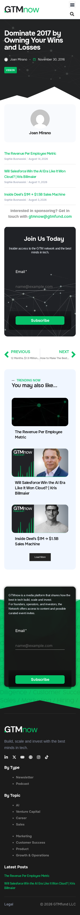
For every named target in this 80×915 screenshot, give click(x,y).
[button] (72, 4)
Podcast (22, 784)
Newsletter (24, 777)
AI (17, 805)
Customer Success (30, 842)
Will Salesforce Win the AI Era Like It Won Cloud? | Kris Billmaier (40, 488)
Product (22, 849)
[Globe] (30, 757)
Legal (8, 904)
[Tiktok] (47, 757)
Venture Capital (28, 812)
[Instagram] (39, 757)
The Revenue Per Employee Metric (30, 153)
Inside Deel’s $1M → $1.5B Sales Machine (34, 194)
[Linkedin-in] (6, 757)
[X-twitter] (14, 757)
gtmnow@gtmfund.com (50, 216)
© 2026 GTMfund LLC (58, 904)
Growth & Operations (32, 855)
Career (21, 818)
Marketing (24, 836)
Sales (20, 824)
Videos (10, 70)
